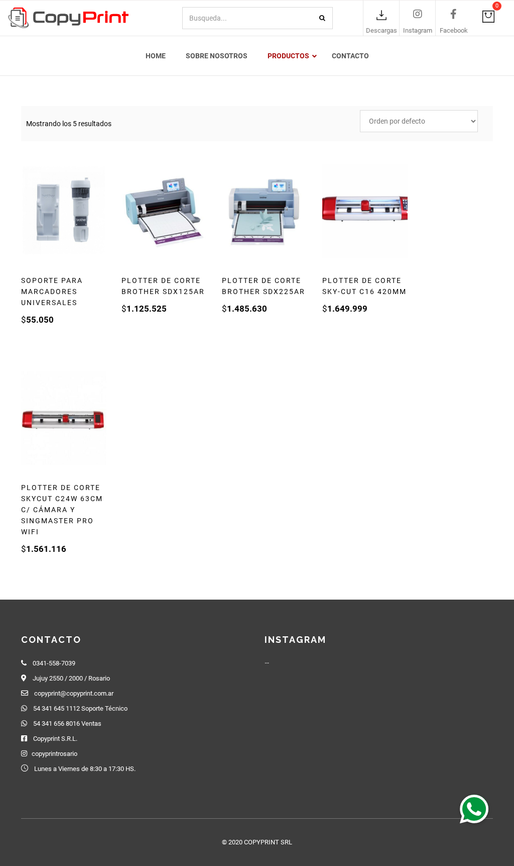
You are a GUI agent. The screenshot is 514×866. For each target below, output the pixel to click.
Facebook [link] (454, 30)
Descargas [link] (381, 30)
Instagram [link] (417, 30)
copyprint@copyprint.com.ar (73, 693)
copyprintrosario (54, 753)
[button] (474, 809)
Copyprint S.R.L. (55, 738)
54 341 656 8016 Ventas (67, 723)
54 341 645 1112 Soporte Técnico (80, 708)
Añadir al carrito (73, 337)
